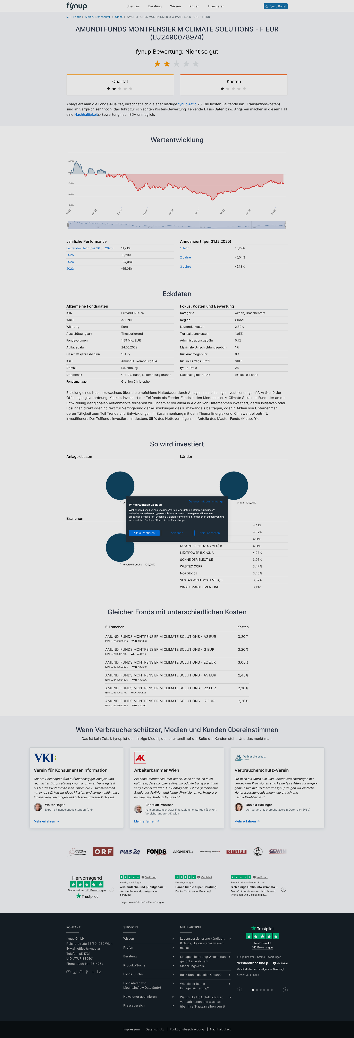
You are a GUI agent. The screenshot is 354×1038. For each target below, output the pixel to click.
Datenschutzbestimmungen (207, 501)
